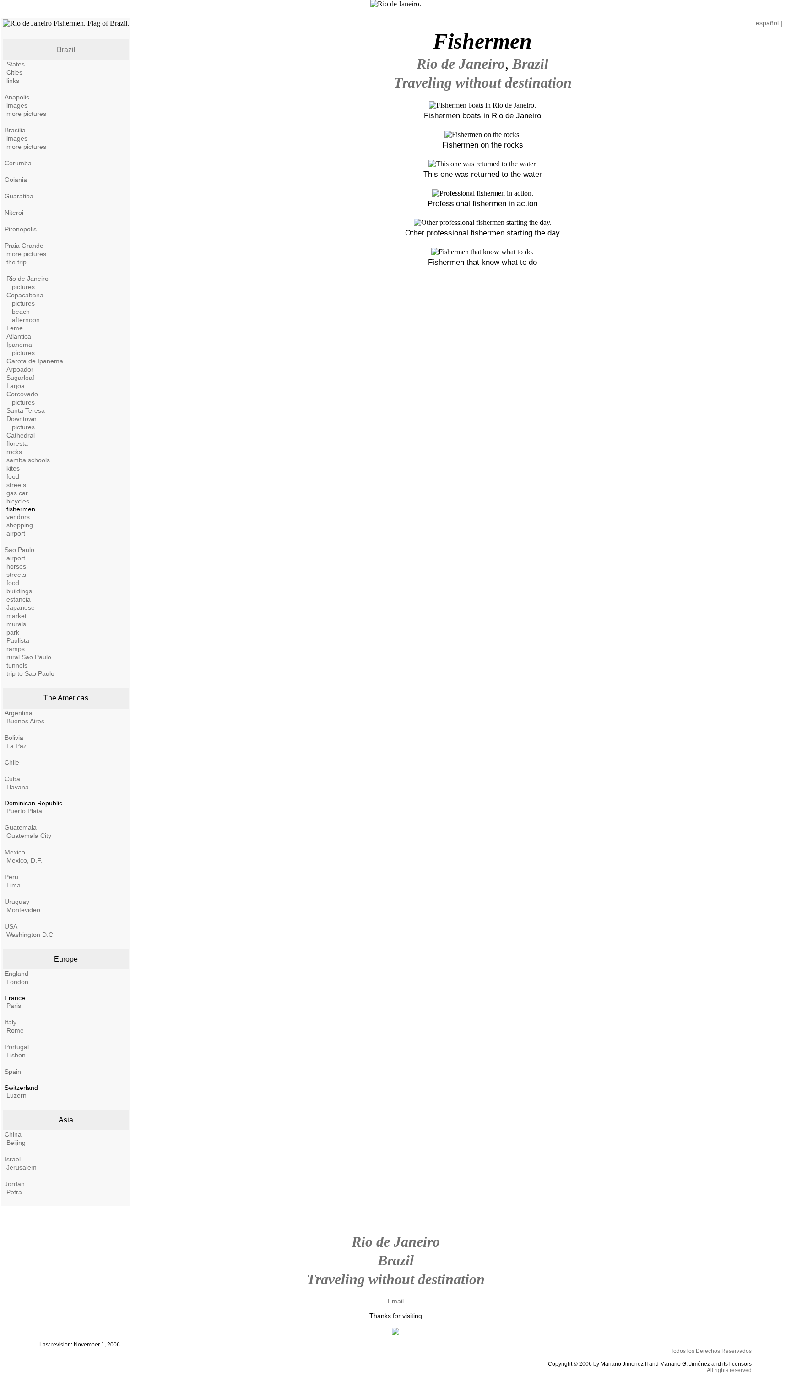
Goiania (16, 179)
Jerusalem (21, 1167)
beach (21, 311)
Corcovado (22, 394)
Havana (17, 787)
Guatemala (21, 827)
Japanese (20, 607)
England (16, 973)
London (17, 981)
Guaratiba (19, 196)
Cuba (12, 779)
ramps (15, 648)
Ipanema (19, 344)
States (15, 64)
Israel (13, 1159)
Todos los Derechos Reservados (711, 1351)
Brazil (66, 50)
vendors (18, 516)
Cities (14, 72)
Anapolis (17, 97)
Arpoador (19, 369)
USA (11, 926)
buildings (19, 591)
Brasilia (15, 130)
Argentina (19, 713)
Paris (13, 1005)
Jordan (15, 1184)
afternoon (26, 319)
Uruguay (17, 901)
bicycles (17, 501)
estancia (18, 599)
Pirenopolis (21, 229)
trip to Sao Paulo (30, 673)
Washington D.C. (30, 934)
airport (15, 533)
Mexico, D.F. (24, 860)
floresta (17, 443)
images (16, 105)
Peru (11, 877)
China (13, 1134)
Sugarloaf (20, 377)
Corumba (18, 163)
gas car (17, 493)
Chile (12, 762)
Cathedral (20, 435)
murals (16, 624)
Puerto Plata (24, 811)
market (16, 615)
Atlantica (18, 336)
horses (16, 566)
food (12, 476)
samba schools (28, 460)
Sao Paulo (19, 549)
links (12, 80)
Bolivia (14, 737)
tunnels (16, 665)
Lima (13, 885)
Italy (10, 1022)
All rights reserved (729, 1370)
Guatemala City (28, 835)
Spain (13, 1071)
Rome (15, 1030)
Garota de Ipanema (34, 361)
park (12, 632)
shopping (19, 525)
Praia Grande (24, 245)
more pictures (26, 113)
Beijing (16, 1142)
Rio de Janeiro (27, 278)
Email (396, 1301)
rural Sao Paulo (28, 657)
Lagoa (15, 385)
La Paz (16, 746)
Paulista (17, 640)
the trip (16, 262)
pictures (23, 286)
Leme (14, 328)
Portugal (17, 1047)
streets (16, 484)
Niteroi (14, 212)
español (767, 23)
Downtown (21, 418)
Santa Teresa (25, 410)
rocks (14, 451)
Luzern (16, 1095)
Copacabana (24, 295)
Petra (14, 1192)
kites (13, 468)
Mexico (15, 852)
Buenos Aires (25, 721)
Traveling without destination (483, 82)
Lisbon (16, 1055)
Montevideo (23, 910)
